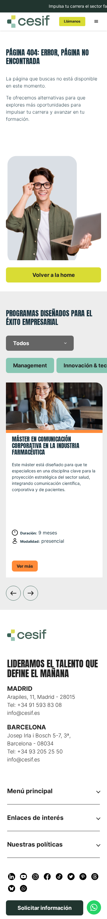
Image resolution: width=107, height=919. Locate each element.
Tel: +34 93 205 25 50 (35, 751)
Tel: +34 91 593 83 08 (34, 705)
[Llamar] (94, 907)
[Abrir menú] (96, 21)
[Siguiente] (30, 593)
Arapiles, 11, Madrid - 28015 (41, 697)
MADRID (19, 688)
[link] (72, 21)
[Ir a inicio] (28, 21)
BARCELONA (26, 727)
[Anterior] (13, 593)
